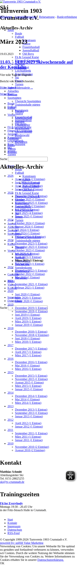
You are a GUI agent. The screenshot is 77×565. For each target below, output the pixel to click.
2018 (10, 328)
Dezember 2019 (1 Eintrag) (31, 308)
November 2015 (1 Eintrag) (31, 379)
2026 (10, 175)
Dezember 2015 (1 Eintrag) (31, 375)
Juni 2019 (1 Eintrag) (27, 314)
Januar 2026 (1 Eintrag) (29, 189)
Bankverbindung (67, 16)
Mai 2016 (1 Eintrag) (27, 365)
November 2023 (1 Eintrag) (31, 247)
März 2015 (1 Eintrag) (28, 385)
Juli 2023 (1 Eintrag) (27, 253)
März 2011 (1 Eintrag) (28, 436)
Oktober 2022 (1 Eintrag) (30, 274)
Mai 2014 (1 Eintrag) (27, 399)
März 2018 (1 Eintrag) (28, 341)
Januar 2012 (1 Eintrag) (29, 426)
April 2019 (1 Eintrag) (28, 318)
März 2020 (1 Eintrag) (28, 297)
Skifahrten (6, 16)
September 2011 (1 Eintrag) (31, 433)
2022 (10, 267)
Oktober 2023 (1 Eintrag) (30, 250)
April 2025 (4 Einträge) (29, 213)
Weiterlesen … (8, 94)
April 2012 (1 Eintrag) (28, 423)
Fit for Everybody (11, 503)
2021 (10, 280)
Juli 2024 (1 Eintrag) (27, 230)
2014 (10, 392)
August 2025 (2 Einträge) (30, 206)
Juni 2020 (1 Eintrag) (27, 294)
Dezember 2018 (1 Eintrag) (31, 331)
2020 (10, 291)
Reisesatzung (47, 16)
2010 (10, 443)
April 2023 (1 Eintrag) (28, 257)
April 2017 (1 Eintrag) (28, 352)
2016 (10, 358)
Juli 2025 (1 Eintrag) (27, 209)
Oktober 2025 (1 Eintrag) (30, 199)
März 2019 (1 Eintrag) (28, 321)
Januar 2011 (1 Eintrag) (29, 440)
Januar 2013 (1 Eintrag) (29, 416)
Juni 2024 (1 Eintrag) (27, 233)
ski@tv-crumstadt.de (12, 481)
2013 (10, 406)
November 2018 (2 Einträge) (32, 335)
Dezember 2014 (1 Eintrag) (31, 396)
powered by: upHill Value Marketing (21, 542)
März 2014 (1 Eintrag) (28, 402)
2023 (10, 240)
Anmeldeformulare (25, 16)
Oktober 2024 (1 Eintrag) (30, 223)
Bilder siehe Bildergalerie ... (16, 87)
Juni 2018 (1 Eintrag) (27, 338)
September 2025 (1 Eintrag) (31, 202)
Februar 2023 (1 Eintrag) (29, 263)
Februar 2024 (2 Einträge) (30, 236)
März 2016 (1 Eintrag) (28, 369)
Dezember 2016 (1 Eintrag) (31, 362)
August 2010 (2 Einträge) (30, 450)
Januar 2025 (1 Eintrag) (29, 216)
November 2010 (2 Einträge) (32, 446)
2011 (10, 430)
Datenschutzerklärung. (50, 559)
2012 (10, 419)
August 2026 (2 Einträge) (30, 179)
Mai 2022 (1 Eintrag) (27, 277)
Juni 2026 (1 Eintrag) (27, 182)
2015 (10, 372)
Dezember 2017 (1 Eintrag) (31, 348)
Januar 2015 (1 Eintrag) (29, 389)
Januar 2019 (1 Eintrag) (29, 324)
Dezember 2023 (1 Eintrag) (31, 243)
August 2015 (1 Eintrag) (29, 382)
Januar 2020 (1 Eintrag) (29, 301)
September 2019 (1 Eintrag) (31, 311)
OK (2, 563)
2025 (10, 192)
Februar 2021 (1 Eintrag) (29, 287)
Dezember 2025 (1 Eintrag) (31, 196)
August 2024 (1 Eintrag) (29, 226)
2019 (10, 304)
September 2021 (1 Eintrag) (31, 284)
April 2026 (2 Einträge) (29, 186)
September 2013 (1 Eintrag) (31, 413)
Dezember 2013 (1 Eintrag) (31, 409)
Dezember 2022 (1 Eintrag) (31, 270)
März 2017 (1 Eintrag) (28, 355)
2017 (10, 345)
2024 (10, 219)
